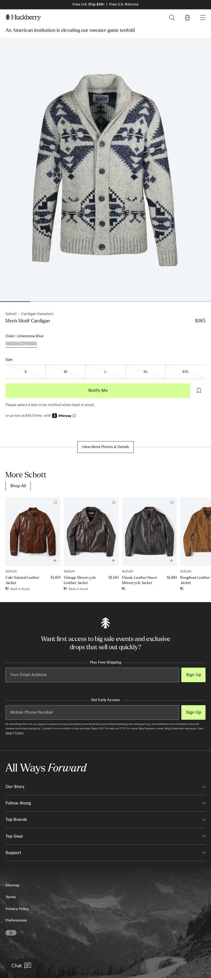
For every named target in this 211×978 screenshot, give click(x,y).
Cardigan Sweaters (37, 314)
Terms (8, 733)
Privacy (19, 733)
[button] (10, 933)
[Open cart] (187, 17)
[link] (18, 486)
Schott (11, 314)
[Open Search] (172, 17)
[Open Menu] (202, 17)
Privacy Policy (17, 909)
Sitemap (12, 885)
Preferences (16, 920)
